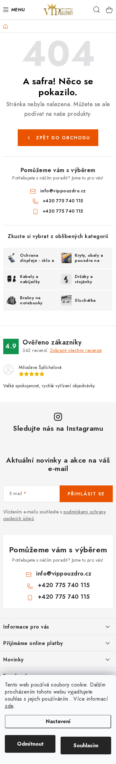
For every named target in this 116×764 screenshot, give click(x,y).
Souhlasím (85, 745)
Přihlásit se (86, 494)
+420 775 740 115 (63, 201)
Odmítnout (30, 744)
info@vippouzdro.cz (63, 191)
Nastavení (58, 721)
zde (9, 706)
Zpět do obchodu (63, 137)
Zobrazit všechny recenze (76, 350)
